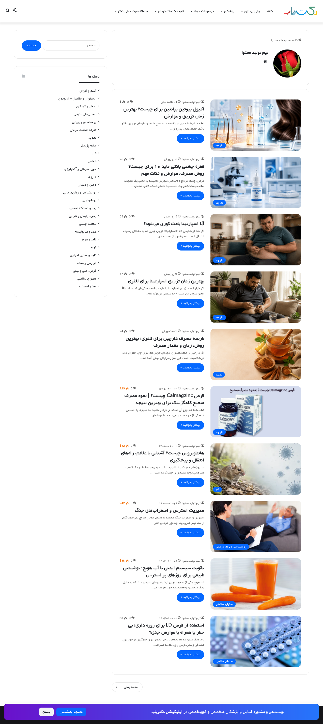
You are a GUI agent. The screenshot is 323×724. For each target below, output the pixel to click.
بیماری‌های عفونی (85, 114)
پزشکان (229, 11)
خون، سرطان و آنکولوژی (80, 169)
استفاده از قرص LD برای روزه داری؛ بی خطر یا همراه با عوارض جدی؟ (166, 628)
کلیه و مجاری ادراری (83, 255)
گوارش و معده (86, 263)
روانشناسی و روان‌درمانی (79, 192)
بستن (46, 711)
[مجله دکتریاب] (300, 11)
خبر (94, 153)
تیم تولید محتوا (254, 52)
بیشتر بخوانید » (190, 138)
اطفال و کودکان (86, 106)
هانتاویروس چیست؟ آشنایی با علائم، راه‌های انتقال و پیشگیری (162, 456)
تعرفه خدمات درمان (171, 11)
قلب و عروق (88, 239)
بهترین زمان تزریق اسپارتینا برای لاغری (166, 281)
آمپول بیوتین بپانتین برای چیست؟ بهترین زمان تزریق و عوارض (163, 112)
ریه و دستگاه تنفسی (82, 208)
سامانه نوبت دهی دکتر (133, 11)
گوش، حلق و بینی (84, 270)
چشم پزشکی (88, 145)
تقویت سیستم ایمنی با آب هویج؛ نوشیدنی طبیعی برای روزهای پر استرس (163, 571)
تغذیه (92, 137)
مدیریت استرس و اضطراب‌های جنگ (169, 510)
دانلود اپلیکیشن (71, 711)
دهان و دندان (87, 184)
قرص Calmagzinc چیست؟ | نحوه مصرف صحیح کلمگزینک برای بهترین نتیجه (164, 399)
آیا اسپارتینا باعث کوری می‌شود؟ (174, 224)
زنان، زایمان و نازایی (82, 216)
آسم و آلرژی (87, 90)
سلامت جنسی (87, 224)
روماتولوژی (89, 200)
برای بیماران (252, 11)
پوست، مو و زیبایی (84, 122)
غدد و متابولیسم (85, 231)
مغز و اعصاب (87, 286)
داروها (92, 177)
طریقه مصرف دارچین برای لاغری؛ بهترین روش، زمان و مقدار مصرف (165, 342)
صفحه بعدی (131, 687)
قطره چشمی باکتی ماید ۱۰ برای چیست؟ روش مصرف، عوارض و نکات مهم (166, 170)
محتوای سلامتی (86, 278)
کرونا (93, 247)
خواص (92, 161)
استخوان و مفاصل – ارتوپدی (77, 98)
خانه (270, 11)
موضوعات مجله (204, 11)
